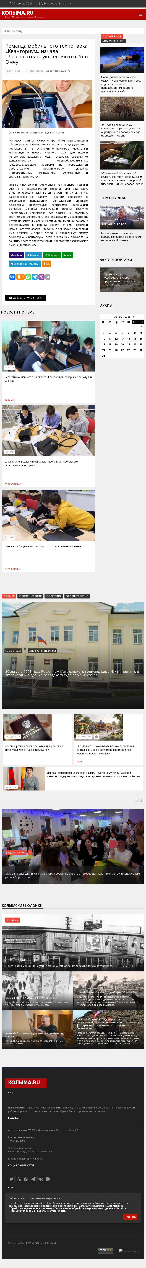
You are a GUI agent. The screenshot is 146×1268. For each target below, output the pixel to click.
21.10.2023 (9, 367)
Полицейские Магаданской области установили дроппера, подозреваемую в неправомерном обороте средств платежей (121, 84)
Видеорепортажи (15, 852)
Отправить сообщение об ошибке (47, 132)
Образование (36, 70)
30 (141, 350)
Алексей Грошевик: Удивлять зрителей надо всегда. (34, 1035)
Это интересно (77, 596)
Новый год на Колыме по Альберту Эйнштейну (107, 992)
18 (109, 344)
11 (109, 338)
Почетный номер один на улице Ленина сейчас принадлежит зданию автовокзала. (59, 966)
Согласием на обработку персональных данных (85, 1208)
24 (103, 350)
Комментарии (113, 41)
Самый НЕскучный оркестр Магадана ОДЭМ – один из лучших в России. (33, 1042)
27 (122, 350)
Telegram (34, 255)
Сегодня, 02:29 (13, 651)
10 (103, 338)
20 (122, 344)
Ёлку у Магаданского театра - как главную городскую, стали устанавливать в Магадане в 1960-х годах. (36, 1003)
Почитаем (12, 920)
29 (134, 350)
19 (116, 344)
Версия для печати (18, 132)
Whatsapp (53, 255)
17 (103, 344)
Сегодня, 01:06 (13, 736)
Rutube (67, 255)
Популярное (111, 36)
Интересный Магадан (26, 263)
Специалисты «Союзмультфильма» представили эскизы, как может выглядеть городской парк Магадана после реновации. (106, 749)
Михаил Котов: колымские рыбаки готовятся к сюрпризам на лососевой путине (121, 236)
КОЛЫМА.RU (17, 13)
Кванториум (13, 70)
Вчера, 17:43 (11, 787)
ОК (47, 263)
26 (116, 350)
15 (134, 338)
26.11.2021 (9, 537)
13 (122, 338)
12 (116, 338)
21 (128, 344)
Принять (130, 1217)
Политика (54, 596)
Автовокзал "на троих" (24, 959)
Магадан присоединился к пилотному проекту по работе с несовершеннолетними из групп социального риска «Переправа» (72, 875)
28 (128, 350)
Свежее (9, 596)
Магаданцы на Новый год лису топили (30, 997)
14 (128, 338)
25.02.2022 (9, 452)
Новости (9, 399)
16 (141, 338)
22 (134, 344)
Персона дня (112, 198)
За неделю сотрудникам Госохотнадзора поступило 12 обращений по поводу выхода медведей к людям (120, 130)
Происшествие (30, 596)
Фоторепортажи (116, 259)
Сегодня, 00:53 (84, 736)
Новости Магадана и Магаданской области (24, 17)
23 (141, 344)
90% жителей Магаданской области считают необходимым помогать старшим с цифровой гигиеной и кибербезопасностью (122, 178)
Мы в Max (16, 255)
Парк (79, 761)
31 (103, 355)
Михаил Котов (114, 224)
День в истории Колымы (42, 651)
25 (109, 350)
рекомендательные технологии (45, 1210)
